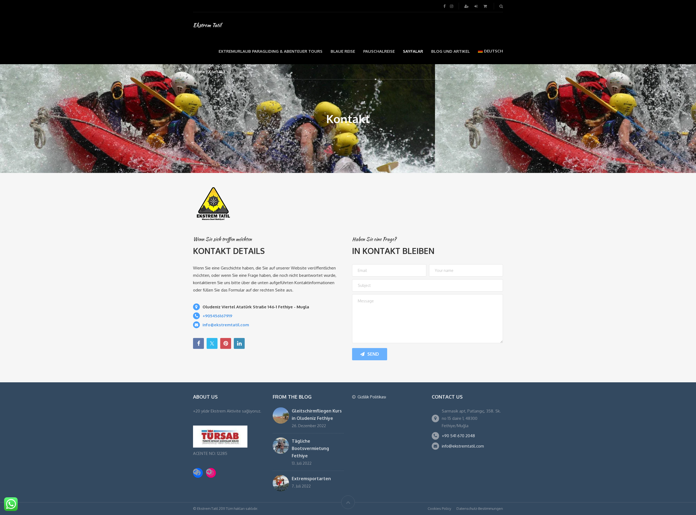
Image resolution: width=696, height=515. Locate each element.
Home (199, 71)
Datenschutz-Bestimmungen (479, 508)
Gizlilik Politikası (372, 396)
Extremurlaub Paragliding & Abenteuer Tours (270, 51)
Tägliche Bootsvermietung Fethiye (310, 448)
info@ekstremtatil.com (463, 446)
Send (373, 354)
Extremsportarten (311, 478)
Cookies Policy (439, 508)
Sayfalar (413, 51)
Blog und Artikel (450, 51)
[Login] (476, 6)
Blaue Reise (343, 51)
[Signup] (467, 6)
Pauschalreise (379, 51)
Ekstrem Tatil (207, 25)
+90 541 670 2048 (458, 435)
